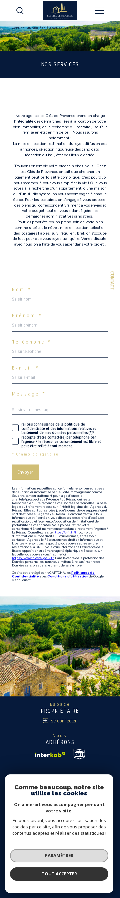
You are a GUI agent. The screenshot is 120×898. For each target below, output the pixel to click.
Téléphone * (32, 342)
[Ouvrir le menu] (99, 10)
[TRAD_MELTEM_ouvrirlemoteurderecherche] (20, 11)
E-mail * (25, 368)
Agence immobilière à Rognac (37, 28)
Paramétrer (59, 855)
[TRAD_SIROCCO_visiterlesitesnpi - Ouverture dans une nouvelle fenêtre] (79, 754)
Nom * (22, 289)
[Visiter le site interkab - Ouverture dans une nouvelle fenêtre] (50, 754)
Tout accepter (59, 874)
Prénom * (27, 315)
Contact (112, 280)
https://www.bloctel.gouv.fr (33, 558)
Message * (29, 394)
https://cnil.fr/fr (65, 532)
